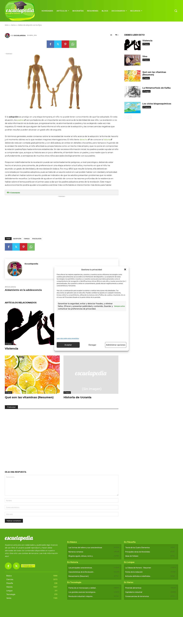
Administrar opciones (115, 345)
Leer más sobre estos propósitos (68, 338)
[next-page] (129, 117)
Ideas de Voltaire (131, 556)
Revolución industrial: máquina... (80, 596)
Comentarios (15, 193)
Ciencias (147, 107)
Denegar (92, 345)
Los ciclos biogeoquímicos (156, 104)
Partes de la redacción (134, 572)
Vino (144, 56)
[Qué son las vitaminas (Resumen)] (32, 374)
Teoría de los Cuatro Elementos (137, 548)
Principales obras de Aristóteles (137, 552)
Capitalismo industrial (133, 592)
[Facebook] (50, 44)
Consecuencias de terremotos (137, 596)
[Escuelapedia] (8, 35)
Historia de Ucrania (77, 397)
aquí (7, 556)
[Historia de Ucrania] (90, 374)
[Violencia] (32, 326)
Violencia (11, 348)
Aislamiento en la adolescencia (23, 290)
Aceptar (68, 345)
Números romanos (75, 552)
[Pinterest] (65, 44)
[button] (125, 269)
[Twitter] (58, 44)
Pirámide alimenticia (133, 588)
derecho (84, 139)
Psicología (36, 239)
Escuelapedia (20, 35)
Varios (9, 344)
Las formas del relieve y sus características (85, 548)
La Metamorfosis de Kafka (156, 88)
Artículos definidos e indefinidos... (138, 576)
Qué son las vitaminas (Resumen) (29, 397)
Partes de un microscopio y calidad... (82, 588)
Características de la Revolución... (81, 572)
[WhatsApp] (73, 44)
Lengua (147, 91)
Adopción (17, 239)
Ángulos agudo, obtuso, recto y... (81, 556)
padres (20, 120)
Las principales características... (80, 568)
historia (106, 139)
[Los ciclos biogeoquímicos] (132, 107)
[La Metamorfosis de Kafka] (132, 91)
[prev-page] (125, 117)
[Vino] (132, 60)
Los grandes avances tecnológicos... (82, 592)
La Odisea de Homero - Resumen (138, 568)
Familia (27, 239)
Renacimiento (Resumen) (78, 576)
